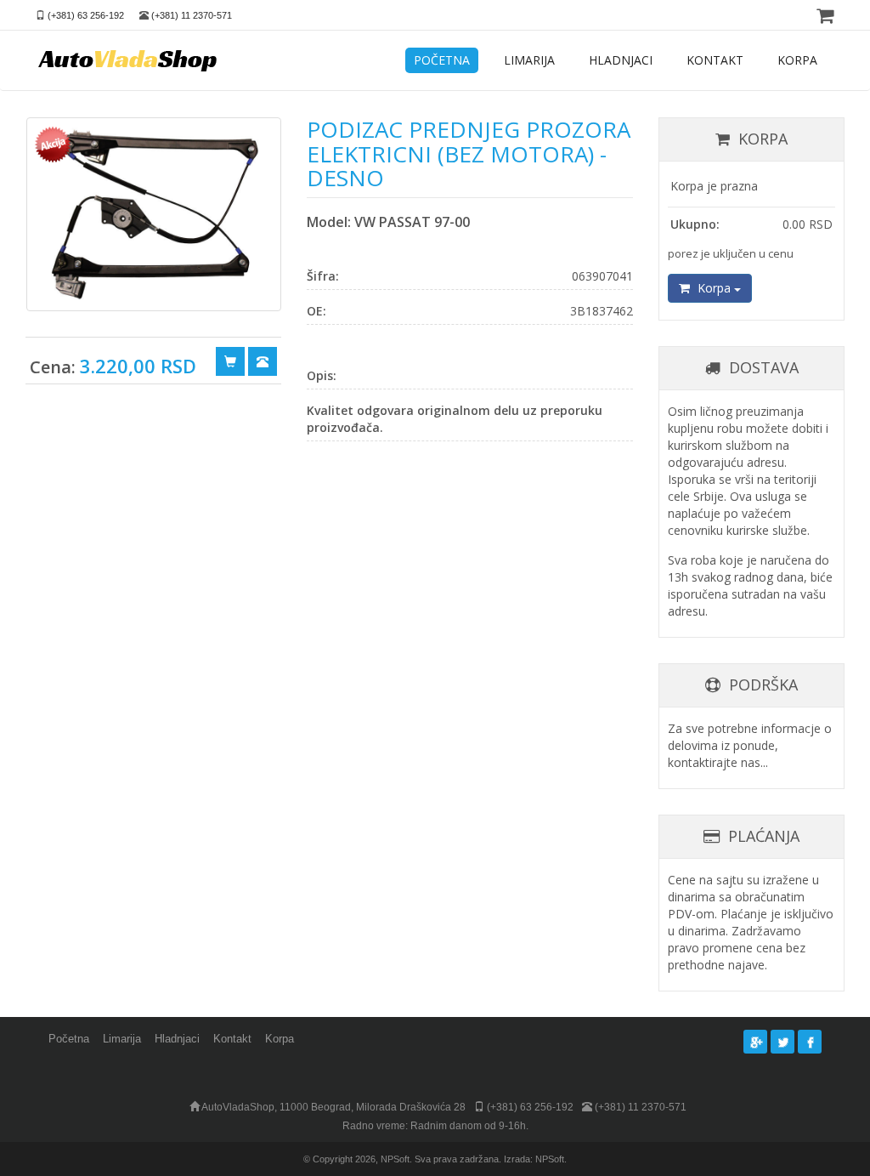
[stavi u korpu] (230, 360)
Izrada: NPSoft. (535, 1159)
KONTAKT (714, 60)
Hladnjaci (177, 1038)
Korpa (714, 288)
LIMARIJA (529, 60)
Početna (68, 1038)
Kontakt (232, 1038)
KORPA (797, 60)
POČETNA (442, 60)
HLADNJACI (620, 60)
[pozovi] (262, 360)
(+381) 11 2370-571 (191, 15)
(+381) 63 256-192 (86, 15)
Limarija (122, 1038)
